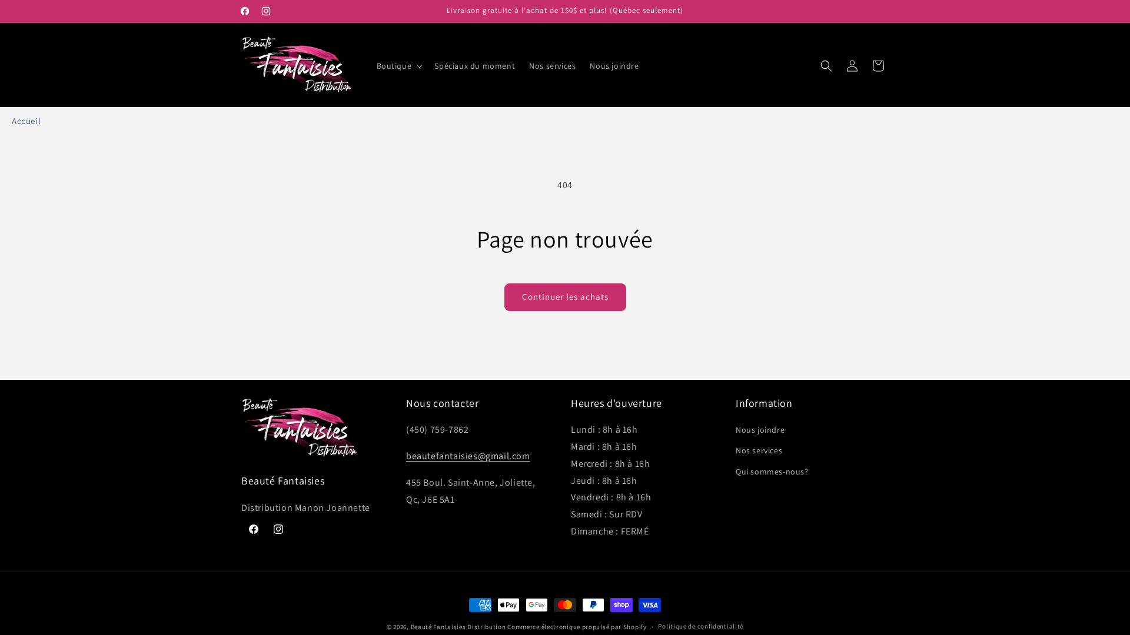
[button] (399, 66)
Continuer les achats (565, 296)
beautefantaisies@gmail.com (468, 456)
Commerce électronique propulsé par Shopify (576, 627)
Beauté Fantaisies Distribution (458, 627)
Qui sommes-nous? (772, 471)
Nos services (759, 450)
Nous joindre (760, 430)
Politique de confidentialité (700, 626)
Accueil (26, 120)
